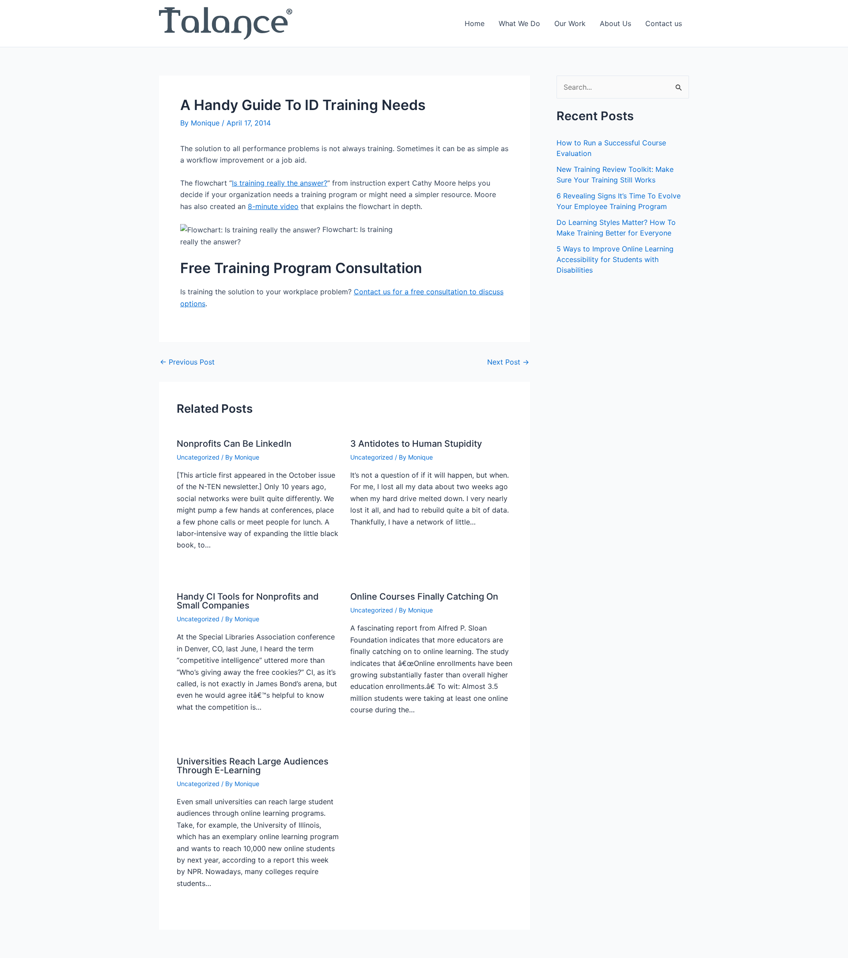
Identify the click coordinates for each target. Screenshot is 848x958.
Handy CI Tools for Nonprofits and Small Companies (248, 601)
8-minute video (273, 206)
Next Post (508, 361)
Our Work (570, 23)
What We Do (519, 23)
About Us (615, 23)
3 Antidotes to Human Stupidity (416, 443)
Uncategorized (198, 457)
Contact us (663, 23)
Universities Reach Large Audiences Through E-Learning (253, 766)
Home (475, 23)
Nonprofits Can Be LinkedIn (234, 443)
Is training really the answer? (279, 183)
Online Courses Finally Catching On (424, 596)
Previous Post (187, 361)
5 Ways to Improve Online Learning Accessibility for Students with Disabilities (615, 259)
